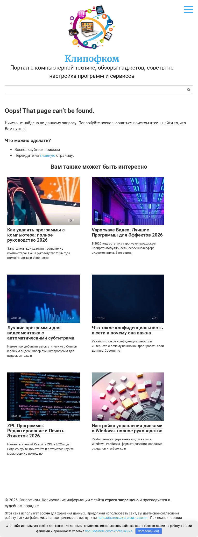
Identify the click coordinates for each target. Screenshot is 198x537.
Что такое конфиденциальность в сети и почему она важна (127, 330)
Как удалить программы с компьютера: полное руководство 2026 (36, 235)
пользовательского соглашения (123, 518)
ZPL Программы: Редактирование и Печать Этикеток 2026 (35, 431)
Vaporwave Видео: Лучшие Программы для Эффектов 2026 (127, 232)
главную (47, 155)
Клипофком (92, 58)
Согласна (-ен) (148, 531)
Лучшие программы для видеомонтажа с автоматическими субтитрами (40, 333)
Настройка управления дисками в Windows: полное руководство (127, 428)
